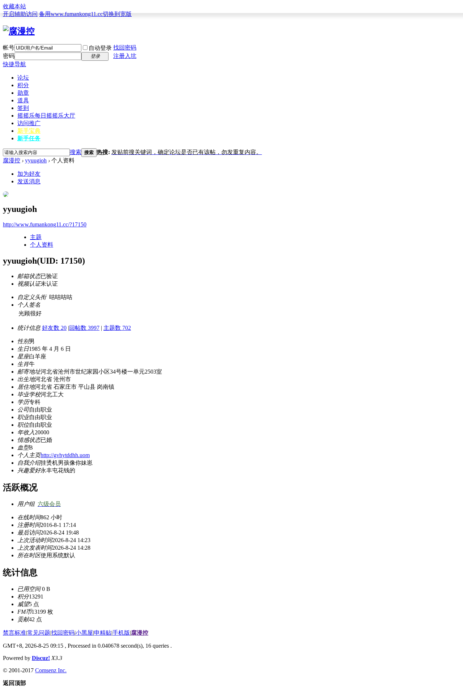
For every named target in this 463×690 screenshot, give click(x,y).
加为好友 (29, 174)
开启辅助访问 (20, 14)
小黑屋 (84, 633)
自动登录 (100, 48)
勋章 (23, 93)
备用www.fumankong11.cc (71, 14)
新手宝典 (29, 131)
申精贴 (102, 633)
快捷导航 (14, 64)
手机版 (121, 633)
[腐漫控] (19, 31)
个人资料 (41, 245)
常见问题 (38, 633)
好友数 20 (54, 328)
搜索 (75, 152)
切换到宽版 (117, 14)
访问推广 (29, 123)
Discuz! (41, 658)
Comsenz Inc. (51, 670)
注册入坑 (124, 56)
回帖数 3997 (84, 328)
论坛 (23, 77)
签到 (23, 108)
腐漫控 (11, 160)
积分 (23, 85)
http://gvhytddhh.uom (65, 455)
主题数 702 (117, 328)
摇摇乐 (46, 115)
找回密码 (124, 47)
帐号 (8, 47)
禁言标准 (14, 633)
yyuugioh (36, 160)
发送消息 (29, 181)
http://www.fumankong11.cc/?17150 (44, 224)
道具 (23, 100)
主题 (36, 237)
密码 (8, 56)
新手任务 (29, 138)
